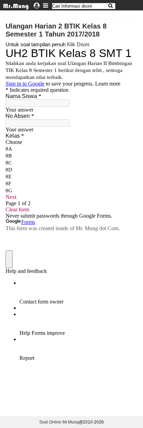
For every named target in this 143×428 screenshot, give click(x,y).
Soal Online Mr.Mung (59, 422)
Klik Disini (78, 44)
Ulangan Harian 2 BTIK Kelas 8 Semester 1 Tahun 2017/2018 (56, 30)
